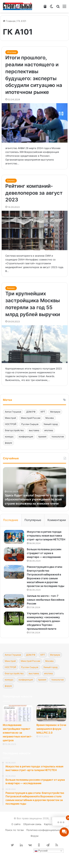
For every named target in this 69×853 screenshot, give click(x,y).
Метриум (55, 411)
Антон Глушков (13, 411)
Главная (10, 21)
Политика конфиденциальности (45, 830)
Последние (10, 520)
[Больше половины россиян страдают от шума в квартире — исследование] (14, 554)
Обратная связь (32, 824)
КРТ (43, 411)
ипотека (48, 430)
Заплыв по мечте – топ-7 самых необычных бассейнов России (45, 599)
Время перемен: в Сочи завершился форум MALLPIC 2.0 (51, 728)
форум (8, 442)
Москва (49, 418)
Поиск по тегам (14, 830)
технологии (58, 436)
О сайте (16, 824)
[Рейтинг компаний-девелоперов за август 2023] (35, 230)
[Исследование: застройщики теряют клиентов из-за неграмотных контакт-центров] (18, 713)
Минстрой (10, 418)
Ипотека (11, 52)
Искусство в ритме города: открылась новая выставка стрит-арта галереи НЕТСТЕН (46, 535)
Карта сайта (51, 824)
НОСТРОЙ (10, 424)
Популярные (32, 520)
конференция (26, 436)
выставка (34, 430)
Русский (42, 850)
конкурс (9, 436)
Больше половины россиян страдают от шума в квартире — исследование (44, 553)
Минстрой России (30, 418)
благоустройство (14, 430)
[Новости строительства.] (17, 6)
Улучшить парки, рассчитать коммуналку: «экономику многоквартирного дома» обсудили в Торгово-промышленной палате (45, 621)
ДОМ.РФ (31, 411)
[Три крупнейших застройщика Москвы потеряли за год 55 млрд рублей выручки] (35, 344)
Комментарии (56, 520)
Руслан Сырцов (29, 424)
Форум (34, 835)
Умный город (51, 424)
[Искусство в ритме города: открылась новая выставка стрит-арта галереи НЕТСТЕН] (14, 537)
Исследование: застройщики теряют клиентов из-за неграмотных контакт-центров (17, 732)
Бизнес (11, 180)
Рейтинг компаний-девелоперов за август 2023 (34, 193)
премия (42, 436)
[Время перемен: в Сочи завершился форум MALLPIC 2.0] (51, 713)
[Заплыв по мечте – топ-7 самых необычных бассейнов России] (14, 601)
